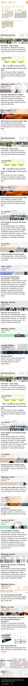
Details (3, 53)
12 (2, 14)
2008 (8, 8)
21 (6, 16)
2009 (5, 8)
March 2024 (20, 9)
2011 (23, 7)
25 (12, 16)
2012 (20, 7)
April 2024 (8, 19)
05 (2, 13)
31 (25, 17)
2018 (5, 7)
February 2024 (7, 9)
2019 (2, 7)
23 (9, 16)
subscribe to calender (18, 21)
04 (12, 12)
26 (2, 17)
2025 (8, 5)
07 (6, 13)
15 (7, 14)
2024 (11, 5)
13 (4, 14)
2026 (5, 5)
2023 (14, 5)
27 (4, 17)
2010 (2, 8)
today (2, 5)
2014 (17, 7)
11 (12, 13)
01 (7, 12)
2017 (8, 7)
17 (10, 14)
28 (6, 17)
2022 (17, 5)
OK (12, 684)
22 (7, 16)
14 (6, 14)
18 (12, 14)
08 (7, 13)
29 (7, 17)
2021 (20, 5)
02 (9, 12)
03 (10, 12)
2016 (11, 7)
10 (10, 13)
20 (4, 16)
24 (10, 16)
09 (9, 13)
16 (9, 14)
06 (4, 13)
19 (2, 16)
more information (5, 684)
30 (23, 17)
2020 (23, 5)
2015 (14, 7)
